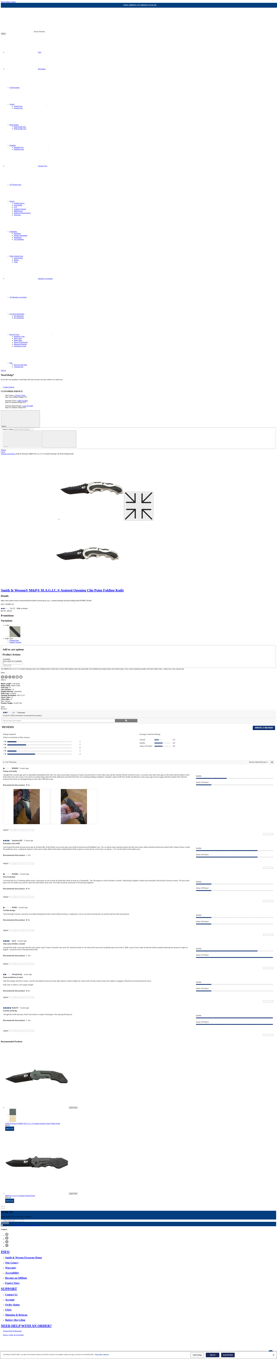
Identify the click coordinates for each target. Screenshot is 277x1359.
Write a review (22, 608)
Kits (11, 363)
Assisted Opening (20, 209)
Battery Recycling (15, 1319)
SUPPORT (9, 1289)
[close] (59, 439)
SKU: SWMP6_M (7, 604)
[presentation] (26, 806)
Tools (16, 262)
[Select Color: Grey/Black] (15, 636)
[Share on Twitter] (12, 678)
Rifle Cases (18, 338)
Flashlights (13, 232)
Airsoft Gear (18, 106)
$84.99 (7, 1125)
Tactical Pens (18, 258)
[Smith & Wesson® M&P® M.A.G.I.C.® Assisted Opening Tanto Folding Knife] (37, 1107)
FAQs (8, 1309)
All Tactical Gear (15, 185)
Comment (268, 834)
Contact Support (8, 387)
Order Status (12, 1304)
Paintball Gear (19, 147)
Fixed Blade (18, 205)
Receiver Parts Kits (20, 365)
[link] (7, 713)
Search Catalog (8, 429)
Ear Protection (19, 316)
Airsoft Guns (18, 108)
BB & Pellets (14, 125)
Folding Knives (19, 203)
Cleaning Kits (18, 367)
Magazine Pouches (20, 344)
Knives (12, 201)
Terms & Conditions (20, 1225)
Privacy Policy (35, 1225)
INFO (5, 1252)
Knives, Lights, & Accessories (13, 1335)
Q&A (3, 707)
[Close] (273, 1355)
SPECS (3, 680)
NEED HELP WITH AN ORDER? (26, 1326)
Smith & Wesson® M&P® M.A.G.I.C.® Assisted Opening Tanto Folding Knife (32, 1123)
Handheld (17, 233)
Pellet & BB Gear (20, 127)
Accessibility (12, 1272)
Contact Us (11, 1294)
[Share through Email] (19, 678)
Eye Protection (19, 318)
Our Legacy (12, 1262)
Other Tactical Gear (16, 256)
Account (9, 1299)
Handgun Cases (19, 336)
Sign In (3, 370)
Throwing (17, 215)
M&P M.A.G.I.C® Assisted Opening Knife (20, 1196)
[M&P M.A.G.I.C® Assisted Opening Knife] (37, 1193)
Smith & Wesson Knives (22, 213)
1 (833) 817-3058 (121, 1342)
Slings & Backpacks (21, 342)
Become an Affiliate (16, 1277)
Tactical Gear (5, 454)
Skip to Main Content (8, 2)
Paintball (13, 145)
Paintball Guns (19, 149)
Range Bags (18, 340)
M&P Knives (18, 211)
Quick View (73, 1107)
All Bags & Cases (20, 346)
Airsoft (12, 104)
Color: (7, 625)
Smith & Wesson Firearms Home (23, 1257)
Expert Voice (12, 1283)
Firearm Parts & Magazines (12, 1331)
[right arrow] (4, 1206)
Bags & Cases (15, 334)
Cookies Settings (197, 1355)
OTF (15, 207)
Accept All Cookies (228, 1355)
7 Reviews (21, 713)
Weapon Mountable (20, 235)
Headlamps (18, 237)
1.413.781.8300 (27, 406)
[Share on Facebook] (4, 678)
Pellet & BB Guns (20, 129)
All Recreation (14, 87)
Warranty (10, 1267)
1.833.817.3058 (19, 395)
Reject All (212, 1355)
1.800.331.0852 (22, 401)
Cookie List (106, 1354)
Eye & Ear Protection (17, 314)
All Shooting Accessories (18, 297)
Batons (16, 260)
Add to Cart (7, 665)
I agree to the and (21, 1225)
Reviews (4, 709)
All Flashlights (19, 239)
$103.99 (8, 1198)
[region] (138, 1355)
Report (30, 830)
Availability (6, 659)
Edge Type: (9, 638)
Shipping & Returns (16, 1314)
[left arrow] (2, 1206)
